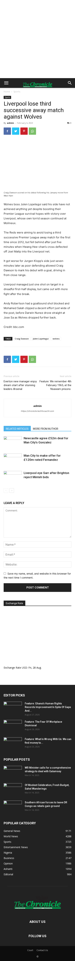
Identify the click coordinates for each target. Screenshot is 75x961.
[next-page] (11, 490)
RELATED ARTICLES (17, 428)
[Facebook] (7, 131)
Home (7, 91)
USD (24, 667)
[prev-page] (6, 490)
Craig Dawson (22, 338)
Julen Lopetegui (41, 338)
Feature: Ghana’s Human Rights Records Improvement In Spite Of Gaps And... (48, 707)
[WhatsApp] (32, 131)
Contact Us (42, 950)
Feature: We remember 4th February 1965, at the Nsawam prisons (55, 385)
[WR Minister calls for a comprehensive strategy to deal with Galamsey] (13, 772)
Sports (16, 91)
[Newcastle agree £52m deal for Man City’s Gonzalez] (13, 442)
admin (10, 123)
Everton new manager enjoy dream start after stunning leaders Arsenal (20, 385)
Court (30, 950)
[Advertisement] (37, 39)
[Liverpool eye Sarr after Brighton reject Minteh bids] (13, 477)
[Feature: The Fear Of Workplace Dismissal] (13, 726)
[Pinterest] (24, 131)
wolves (56, 338)
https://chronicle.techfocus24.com (37, 411)
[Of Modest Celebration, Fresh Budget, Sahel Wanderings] (13, 789)
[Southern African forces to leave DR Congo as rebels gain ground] (13, 807)
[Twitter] (15, 131)
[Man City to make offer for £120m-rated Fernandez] (13, 460)
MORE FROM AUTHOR (45, 428)
